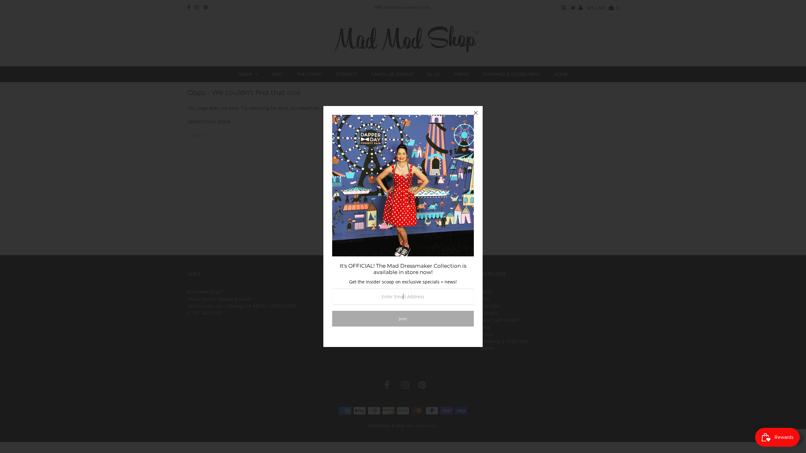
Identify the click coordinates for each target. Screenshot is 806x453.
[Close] (476, 113)
